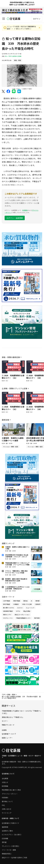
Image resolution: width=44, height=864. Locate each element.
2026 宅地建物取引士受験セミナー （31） (13, 376)
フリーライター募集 (9, 850)
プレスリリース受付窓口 (10, 846)
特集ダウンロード (8, 725)
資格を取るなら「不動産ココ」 (13, 717)
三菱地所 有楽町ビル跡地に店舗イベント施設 (12, 439)
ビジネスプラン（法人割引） (12, 834)
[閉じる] (39, 28)
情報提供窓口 (6, 854)
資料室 (4, 842)
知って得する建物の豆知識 (13, 56)
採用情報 (5, 786)
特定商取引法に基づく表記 (11, 790)
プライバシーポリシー (10, 794)
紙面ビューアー (7, 738)
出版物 (4, 730)
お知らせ (5, 782)
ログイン (36, 18)
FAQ (3, 805)
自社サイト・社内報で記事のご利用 (14, 857)
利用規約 (25, 210)
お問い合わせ (6, 809)
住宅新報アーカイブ (9, 734)
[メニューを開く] (3, 18)
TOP (3, 694)
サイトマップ (6, 813)
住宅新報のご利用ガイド (10, 823)
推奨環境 (5, 827)
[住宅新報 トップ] (13, 18)
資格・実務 (11, 694)
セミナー (5, 721)
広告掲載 (5, 838)
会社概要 (5, 778)
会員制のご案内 (7, 831)
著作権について (7, 801)
